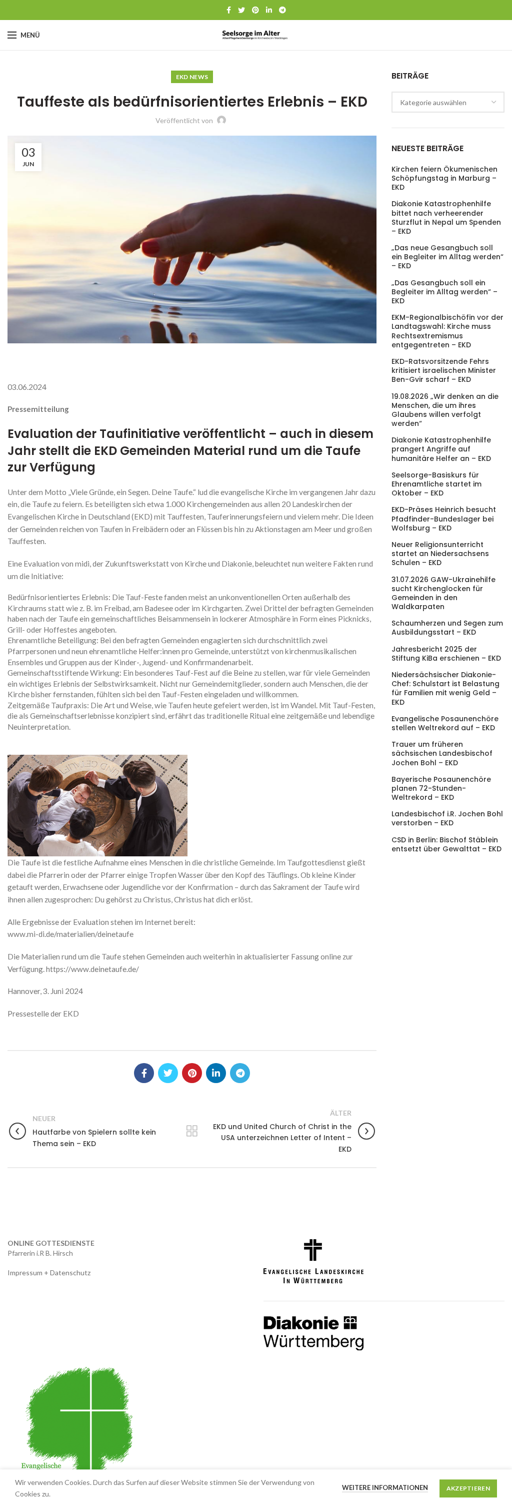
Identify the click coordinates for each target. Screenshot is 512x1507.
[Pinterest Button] (255, 10)
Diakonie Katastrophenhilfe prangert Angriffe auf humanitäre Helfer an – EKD (441, 449)
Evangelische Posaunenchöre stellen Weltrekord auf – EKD (445, 723)
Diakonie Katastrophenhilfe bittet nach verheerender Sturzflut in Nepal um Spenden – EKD (446, 217)
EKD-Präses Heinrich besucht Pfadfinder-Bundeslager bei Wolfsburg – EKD (444, 519)
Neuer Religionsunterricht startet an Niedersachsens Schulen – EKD (440, 554)
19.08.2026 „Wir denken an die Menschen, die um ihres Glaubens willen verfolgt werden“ (445, 410)
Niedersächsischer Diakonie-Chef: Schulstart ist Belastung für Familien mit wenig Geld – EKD (446, 688)
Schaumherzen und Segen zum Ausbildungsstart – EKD (447, 628)
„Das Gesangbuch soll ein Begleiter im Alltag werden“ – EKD (445, 292)
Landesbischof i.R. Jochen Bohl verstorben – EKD (447, 818)
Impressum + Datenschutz (49, 1272)
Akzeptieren (468, 1488)
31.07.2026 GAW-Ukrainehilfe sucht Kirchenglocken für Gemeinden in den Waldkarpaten (444, 593)
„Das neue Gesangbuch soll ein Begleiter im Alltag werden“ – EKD (448, 257)
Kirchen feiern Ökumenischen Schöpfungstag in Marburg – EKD (445, 178)
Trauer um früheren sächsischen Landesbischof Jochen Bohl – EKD (442, 753)
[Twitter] (241, 10)
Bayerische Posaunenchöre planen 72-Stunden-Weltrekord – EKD (441, 788)
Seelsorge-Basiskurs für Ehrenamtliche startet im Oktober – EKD (437, 484)
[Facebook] (228, 10)
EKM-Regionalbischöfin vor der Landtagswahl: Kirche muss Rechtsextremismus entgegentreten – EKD (448, 331)
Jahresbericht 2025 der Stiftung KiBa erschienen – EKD (446, 654)
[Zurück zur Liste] (192, 1131)
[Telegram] (283, 10)
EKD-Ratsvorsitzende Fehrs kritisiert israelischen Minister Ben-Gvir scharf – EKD (444, 370)
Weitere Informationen (385, 1487)
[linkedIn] (269, 10)
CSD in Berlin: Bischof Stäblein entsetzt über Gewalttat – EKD (447, 844)
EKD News (192, 77)
